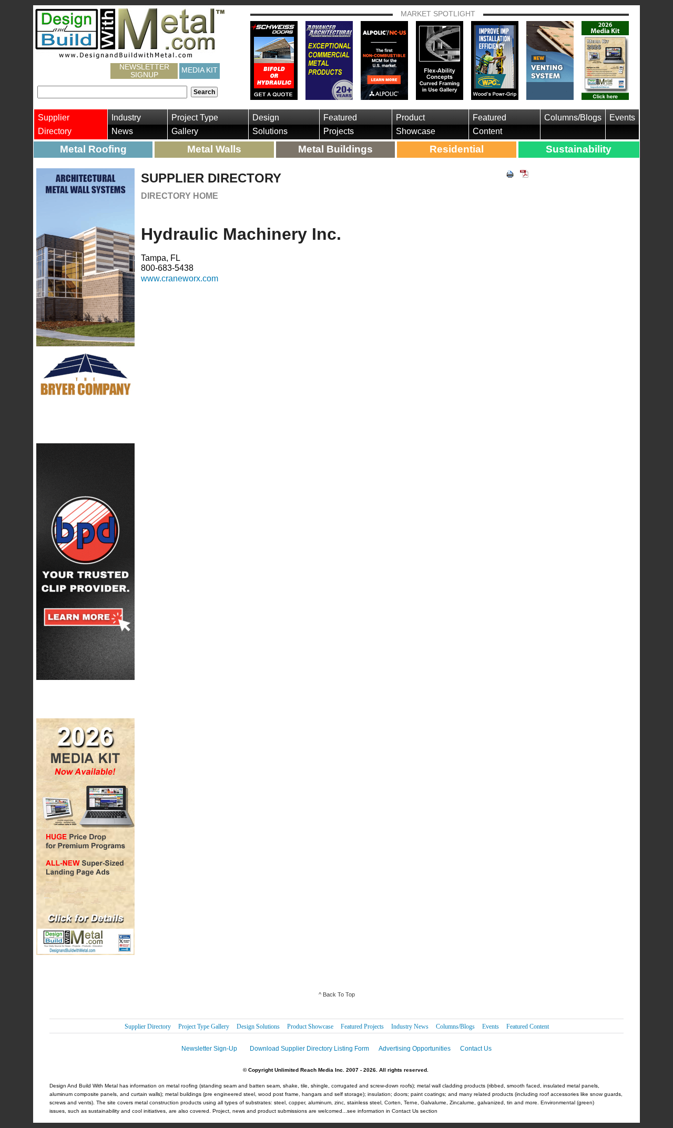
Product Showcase (415, 124)
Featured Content (489, 124)
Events (622, 117)
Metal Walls (214, 149)
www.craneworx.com (179, 278)
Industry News (126, 124)
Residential (457, 149)
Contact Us (476, 1048)
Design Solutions (270, 124)
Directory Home (179, 195)
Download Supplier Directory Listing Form (309, 1048)
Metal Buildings (335, 149)
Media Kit (199, 70)
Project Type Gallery (194, 124)
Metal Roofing (93, 149)
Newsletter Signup (144, 71)
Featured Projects (340, 124)
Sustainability (578, 149)
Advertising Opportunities (415, 1048)
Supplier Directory (55, 124)
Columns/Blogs (572, 117)
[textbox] (112, 92)
